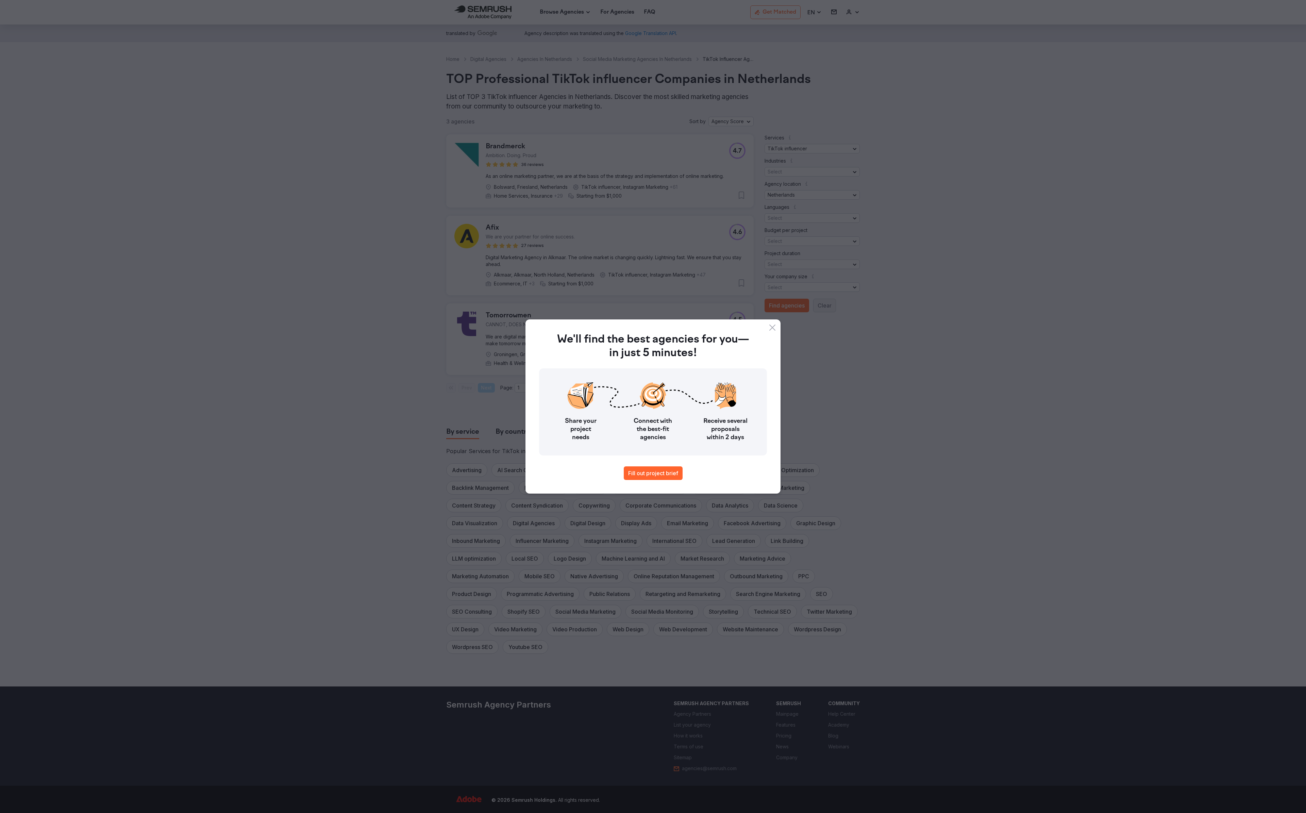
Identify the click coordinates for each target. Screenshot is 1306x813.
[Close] (772, 327)
